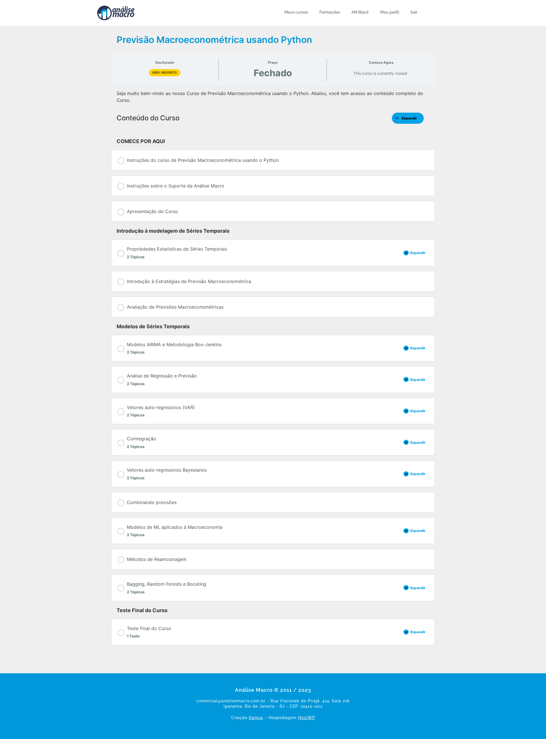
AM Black (360, 12)
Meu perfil (389, 12)
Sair (413, 12)
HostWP (306, 717)
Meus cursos (296, 12)
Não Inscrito (164, 73)
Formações (329, 12)
